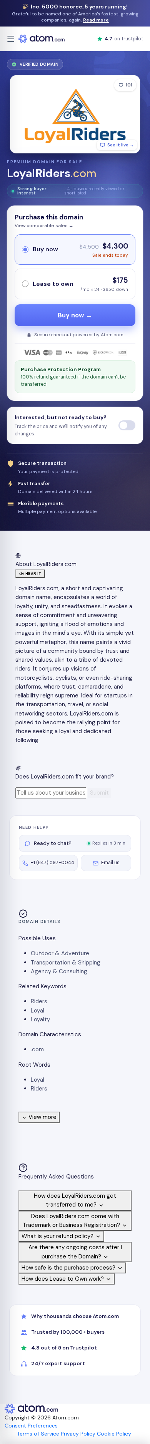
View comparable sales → (44, 225)
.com (37, 1049)
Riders (39, 1001)
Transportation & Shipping (65, 962)
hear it (33, 573)
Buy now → (75, 315)
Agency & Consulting (59, 971)
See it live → (120, 145)
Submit (99, 793)
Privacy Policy (78, 1433)
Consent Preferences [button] (31, 1425)
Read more (96, 20)
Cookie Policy (114, 1433)
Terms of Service (38, 1433)
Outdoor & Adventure (60, 953)
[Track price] (126, 425)
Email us (110, 863)
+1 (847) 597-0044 (52, 863)
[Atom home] (41, 39)
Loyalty (40, 1019)
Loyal (37, 1010)
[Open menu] (11, 39)
